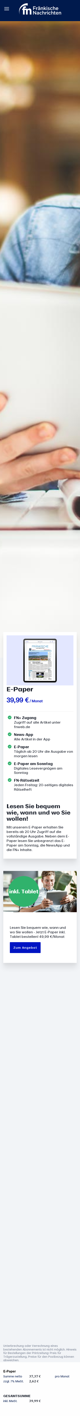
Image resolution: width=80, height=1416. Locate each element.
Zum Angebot (25, 947)
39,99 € (18, 700)
